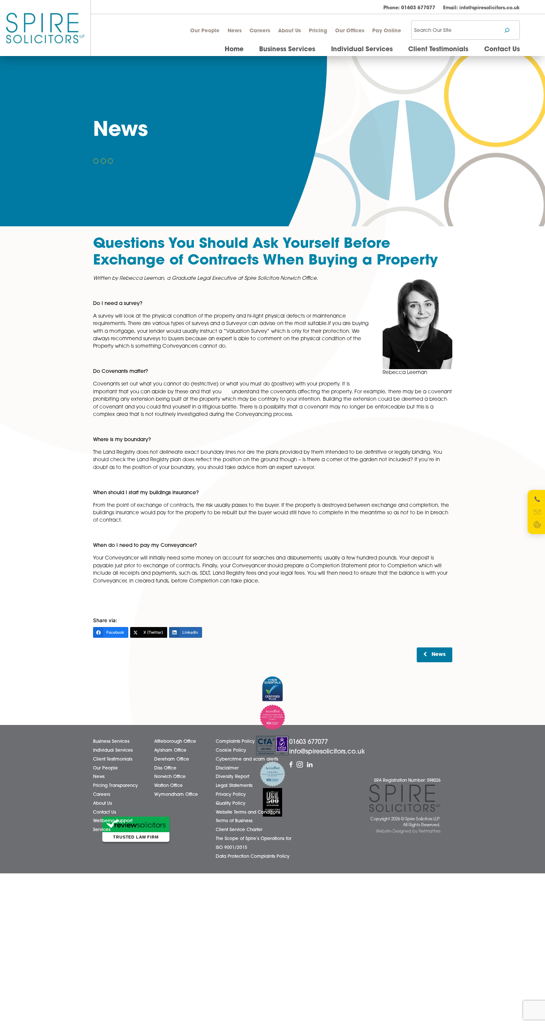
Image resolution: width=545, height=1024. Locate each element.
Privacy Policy (231, 794)
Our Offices (349, 31)
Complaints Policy (235, 741)
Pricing (318, 31)
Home (234, 49)
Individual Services (362, 49)
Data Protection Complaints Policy (253, 856)
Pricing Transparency (115, 786)
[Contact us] (537, 512)
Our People (204, 31)
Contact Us (502, 49)
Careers (260, 31)
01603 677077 (409, 8)
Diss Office (165, 768)
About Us (289, 31)
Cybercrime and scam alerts (247, 759)
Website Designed (393, 832)
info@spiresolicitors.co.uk (481, 8)
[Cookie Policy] (537, 524)
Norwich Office (170, 777)
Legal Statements (234, 786)
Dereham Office (171, 759)
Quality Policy (230, 803)
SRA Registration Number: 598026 (407, 781)
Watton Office (168, 786)
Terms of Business (234, 821)
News (235, 31)
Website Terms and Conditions (248, 812)
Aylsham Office (170, 750)
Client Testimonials (438, 49)
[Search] (507, 30)
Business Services (287, 49)
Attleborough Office (175, 741)
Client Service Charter (239, 830)
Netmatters (429, 832)
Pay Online (386, 31)
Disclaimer (227, 768)
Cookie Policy (231, 750)
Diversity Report (232, 777)
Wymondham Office (176, 794)
